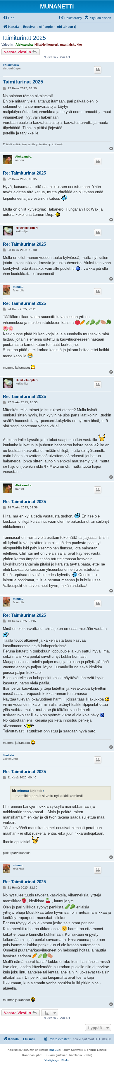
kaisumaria (11, 64)
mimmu (18, 286)
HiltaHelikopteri (46, 44)
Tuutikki (8, 755)
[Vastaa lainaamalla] (97, 69)
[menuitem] (9, 17)
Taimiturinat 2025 (23, 38)
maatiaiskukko (71, 44)
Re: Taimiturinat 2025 (24, 172)
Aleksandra (24, 44)
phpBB (54, 1049)
